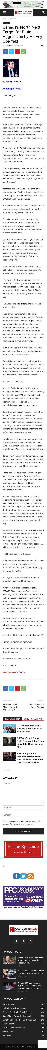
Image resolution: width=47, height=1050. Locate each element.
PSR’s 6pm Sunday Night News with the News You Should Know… (29, 728)
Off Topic (13, 19)
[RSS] (23, 941)
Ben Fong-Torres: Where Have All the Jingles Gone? (11, 707)
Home (5, 19)
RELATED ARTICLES (12, 719)
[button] (4, 12)
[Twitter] (11, 51)
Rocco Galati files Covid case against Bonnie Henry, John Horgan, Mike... (30, 960)
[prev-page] (4, 769)
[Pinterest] (17, 51)
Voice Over (9, 46)
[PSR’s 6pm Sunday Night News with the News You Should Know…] (9, 728)
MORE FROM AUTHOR (33, 719)
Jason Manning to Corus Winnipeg (36, 705)
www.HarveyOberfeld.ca (14, 672)
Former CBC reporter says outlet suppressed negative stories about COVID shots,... (30, 985)
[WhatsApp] (23, 51)
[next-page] (8, 769)
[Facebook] (5, 51)
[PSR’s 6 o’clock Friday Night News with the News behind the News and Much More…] (9, 741)
